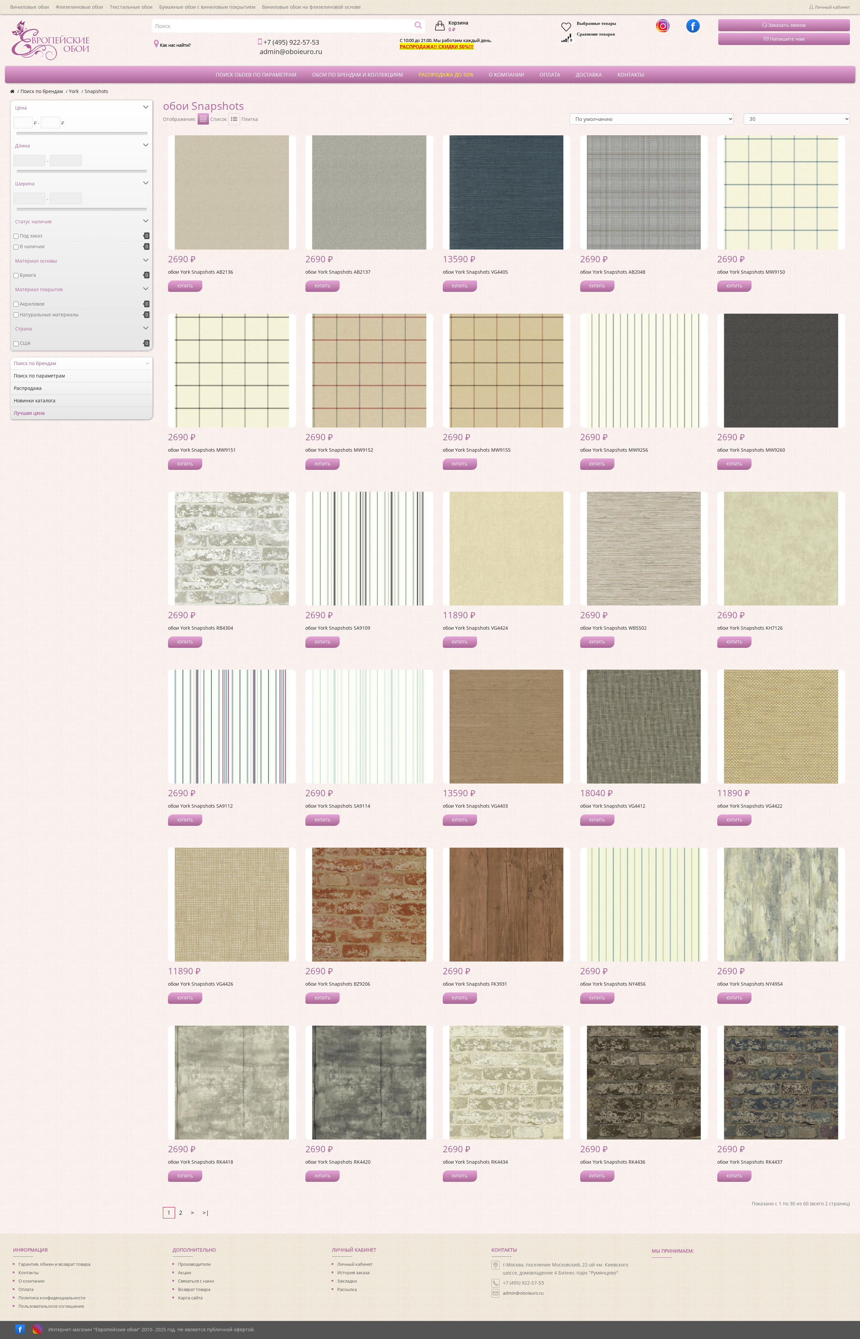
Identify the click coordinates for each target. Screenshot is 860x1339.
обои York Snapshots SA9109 (337, 628)
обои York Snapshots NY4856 (613, 984)
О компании (31, 1281)
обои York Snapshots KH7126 (750, 628)
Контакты (28, 1272)
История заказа (353, 1272)
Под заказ (31, 235)
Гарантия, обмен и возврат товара (54, 1264)
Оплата (26, 1289)
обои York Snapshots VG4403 (475, 806)
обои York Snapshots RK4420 (338, 1162)
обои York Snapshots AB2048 (612, 272)
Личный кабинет (355, 1264)
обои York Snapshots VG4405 (475, 272)
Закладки (347, 1281)
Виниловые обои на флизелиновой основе (311, 7)
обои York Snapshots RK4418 (200, 1162)
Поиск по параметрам (39, 375)
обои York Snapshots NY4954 (750, 984)
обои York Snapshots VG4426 (200, 984)
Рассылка (347, 1289)
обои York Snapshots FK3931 (475, 984)
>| (206, 1212)
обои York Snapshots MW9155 (477, 450)
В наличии (32, 246)
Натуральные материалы (49, 314)
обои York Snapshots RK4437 (749, 1162)
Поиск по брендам (41, 91)
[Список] (234, 119)
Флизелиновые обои (79, 7)
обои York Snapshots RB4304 (200, 628)
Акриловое (32, 304)
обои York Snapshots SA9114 (337, 806)
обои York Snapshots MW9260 (751, 450)
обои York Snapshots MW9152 (339, 450)
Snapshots (96, 91)
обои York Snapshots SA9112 (200, 806)
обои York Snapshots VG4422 (749, 806)
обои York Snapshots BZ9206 (337, 984)
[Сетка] (203, 119)
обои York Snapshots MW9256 (614, 450)
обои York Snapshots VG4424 (475, 628)
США (25, 343)
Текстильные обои (131, 7)
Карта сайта (190, 1298)
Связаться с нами (196, 1281)
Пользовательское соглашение (51, 1306)
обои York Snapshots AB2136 (200, 272)
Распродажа (28, 388)
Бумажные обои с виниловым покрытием (207, 7)
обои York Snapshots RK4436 (612, 1162)
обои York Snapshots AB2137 (338, 272)
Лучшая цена (29, 413)
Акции (184, 1272)
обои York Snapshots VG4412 (612, 806)
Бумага (28, 275)
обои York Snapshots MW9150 (751, 272)
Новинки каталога (34, 400)
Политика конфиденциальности (51, 1298)
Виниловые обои (29, 7)
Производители (194, 1264)
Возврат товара (194, 1289)
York (74, 91)
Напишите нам (787, 39)
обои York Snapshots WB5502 (613, 628)
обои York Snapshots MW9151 (202, 450)
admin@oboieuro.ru (523, 1293)
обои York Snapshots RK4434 (475, 1162)
